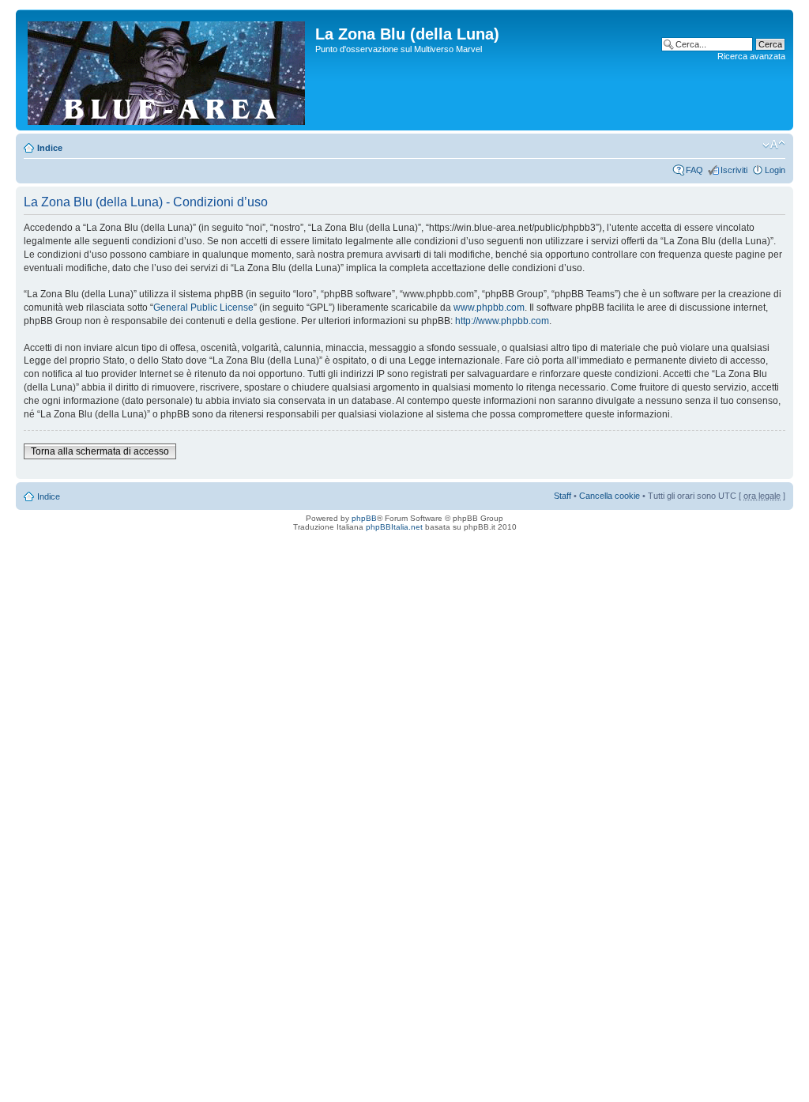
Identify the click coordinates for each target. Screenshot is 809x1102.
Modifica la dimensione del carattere (773, 145)
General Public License (203, 307)
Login (775, 170)
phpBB (364, 518)
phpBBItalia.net (394, 527)
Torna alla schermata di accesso (100, 451)
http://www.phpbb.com (502, 320)
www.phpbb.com (489, 307)
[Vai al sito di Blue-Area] (167, 69)
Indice (49, 148)
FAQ (694, 170)
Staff (562, 495)
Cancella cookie (609, 495)
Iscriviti (734, 170)
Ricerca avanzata (751, 56)
